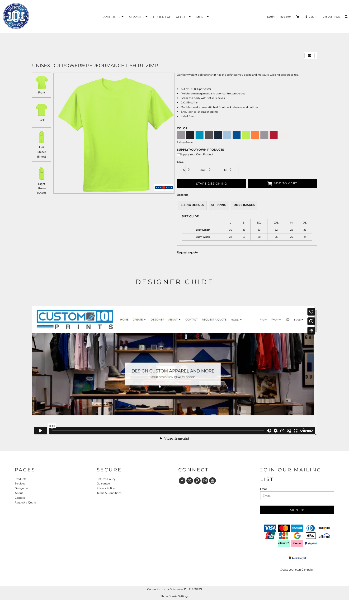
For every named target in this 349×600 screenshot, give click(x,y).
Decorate (182, 195)
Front (41, 92)
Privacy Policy (106, 488)
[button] (113, 17)
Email (263, 489)
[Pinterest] (197, 480)
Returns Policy (106, 479)
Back (41, 120)
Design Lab (22, 488)
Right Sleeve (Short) (41, 188)
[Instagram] (205, 480)
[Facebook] (182, 480)
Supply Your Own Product (196, 154)
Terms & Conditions (109, 493)
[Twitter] (189, 480)
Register (285, 16)
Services (20, 483)
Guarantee (103, 483)
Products (20, 479)
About (19, 493)
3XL (203, 170)
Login (270, 16)
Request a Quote (25, 502)
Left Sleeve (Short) (41, 151)
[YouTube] (212, 480)
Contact (20, 498)
